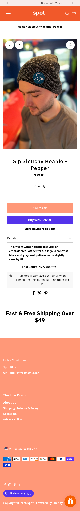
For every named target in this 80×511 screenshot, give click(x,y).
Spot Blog (9, 367)
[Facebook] (5, 485)
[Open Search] (67, 13)
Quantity (40, 186)
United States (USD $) (23, 448)
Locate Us (10, 414)
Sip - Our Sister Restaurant (21, 373)
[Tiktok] (20, 485)
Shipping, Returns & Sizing (20, 408)
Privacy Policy (12, 419)
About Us (9, 402)
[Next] (19, 44)
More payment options (39, 229)
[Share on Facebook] (33, 294)
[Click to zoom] (70, 45)
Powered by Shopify (49, 503)
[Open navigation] (12, 13)
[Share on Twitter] (40, 294)
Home (21, 26)
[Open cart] (74, 13)
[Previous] (9, 44)
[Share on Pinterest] (46, 294)
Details (11, 238)
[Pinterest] (15, 485)
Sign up (56, 280)
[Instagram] (9, 485)
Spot (30, 503)
